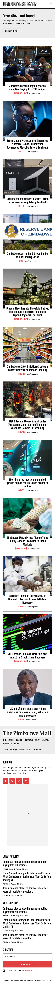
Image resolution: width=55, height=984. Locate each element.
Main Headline (21, 93)
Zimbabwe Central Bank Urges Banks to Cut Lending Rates (27, 255)
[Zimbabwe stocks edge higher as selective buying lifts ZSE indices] (27, 66)
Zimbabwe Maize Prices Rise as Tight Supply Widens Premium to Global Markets (27, 541)
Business (21, 374)
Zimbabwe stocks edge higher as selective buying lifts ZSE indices (27, 87)
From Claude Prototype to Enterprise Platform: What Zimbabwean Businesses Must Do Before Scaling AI (27, 144)
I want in (26, 964)
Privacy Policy (30, 970)
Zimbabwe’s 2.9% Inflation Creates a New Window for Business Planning (27, 368)
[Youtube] (26, 781)
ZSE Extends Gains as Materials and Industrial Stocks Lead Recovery (27, 655)
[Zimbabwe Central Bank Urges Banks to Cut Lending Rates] (27, 234)
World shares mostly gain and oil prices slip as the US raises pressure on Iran (27, 483)
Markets (21, 490)
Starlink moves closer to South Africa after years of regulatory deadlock (27, 200)
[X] (19, 781)
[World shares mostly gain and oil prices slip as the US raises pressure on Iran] (27, 460)
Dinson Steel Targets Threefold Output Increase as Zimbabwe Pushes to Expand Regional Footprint (27, 312)
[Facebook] (5, 781)
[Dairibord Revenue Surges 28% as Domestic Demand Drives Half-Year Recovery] (27, 576)
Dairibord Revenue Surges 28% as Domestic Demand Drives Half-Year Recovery (27, 599)
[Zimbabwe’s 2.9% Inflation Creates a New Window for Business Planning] (27, 347)
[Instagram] (12, 781)
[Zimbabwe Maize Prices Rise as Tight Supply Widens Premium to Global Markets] (27, 518)
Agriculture (21, 548)
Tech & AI (21, 151)
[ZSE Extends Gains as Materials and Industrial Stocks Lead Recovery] (27, 634)
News (21, 261)
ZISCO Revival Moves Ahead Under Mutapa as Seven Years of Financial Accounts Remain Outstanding (27, 425)
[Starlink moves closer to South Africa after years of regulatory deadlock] (27, 179)
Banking (21, 720)
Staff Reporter (35, 93)
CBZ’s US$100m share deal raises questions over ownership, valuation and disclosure (27, 712)
